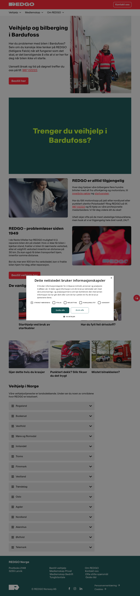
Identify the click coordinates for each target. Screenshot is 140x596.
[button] (70, 316)
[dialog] (70, 298)
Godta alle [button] (60, 310)
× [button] (111, 278)
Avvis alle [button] (80, 310)
